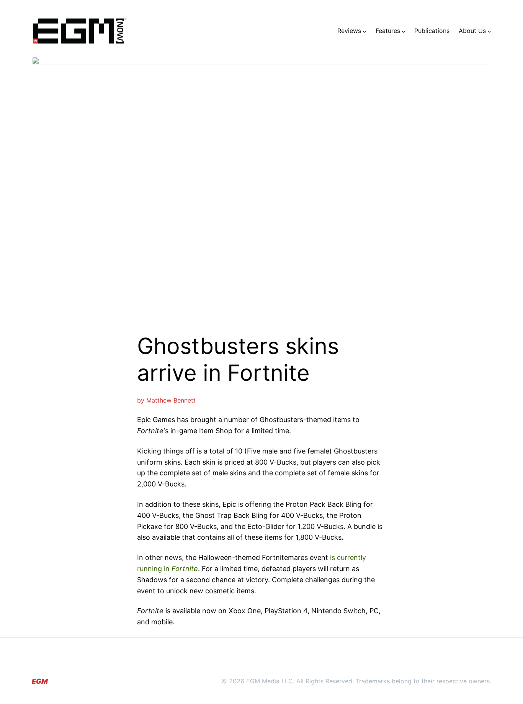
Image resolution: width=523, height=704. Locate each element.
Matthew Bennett (171, 400)
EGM (40, 681)
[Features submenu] (403, 31)
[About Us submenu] (489, 31)
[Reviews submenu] (364, 31)
